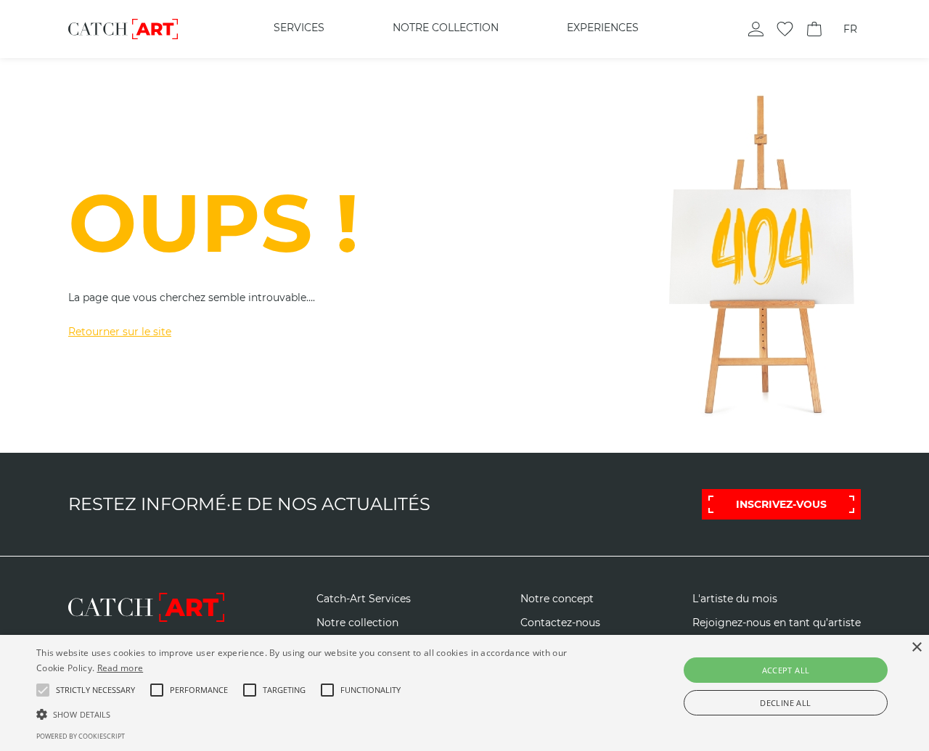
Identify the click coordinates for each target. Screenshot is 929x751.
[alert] (464, 693)
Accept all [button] (786, 670)
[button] (95, 690)
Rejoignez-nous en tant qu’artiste (776, 623)
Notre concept (557, 599)
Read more (120, 668)
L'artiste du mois (734, 599)
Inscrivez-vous (781, 504)
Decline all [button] (785, 702)
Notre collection (446, 27)
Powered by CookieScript (80, 736)
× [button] (916, 647)
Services (299, 27)
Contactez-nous (560, 623)
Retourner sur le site (119, 331)
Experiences (603, 27)
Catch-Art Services (363, 599)
